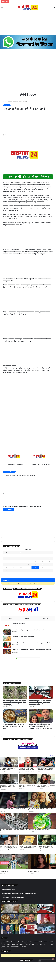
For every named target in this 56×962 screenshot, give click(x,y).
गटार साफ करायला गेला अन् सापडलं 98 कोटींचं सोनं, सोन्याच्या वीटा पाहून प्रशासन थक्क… (14, 726)
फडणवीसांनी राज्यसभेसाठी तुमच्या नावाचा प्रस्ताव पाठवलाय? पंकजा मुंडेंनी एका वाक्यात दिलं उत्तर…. (29, 630)
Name (5, 493)
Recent (27, 618)
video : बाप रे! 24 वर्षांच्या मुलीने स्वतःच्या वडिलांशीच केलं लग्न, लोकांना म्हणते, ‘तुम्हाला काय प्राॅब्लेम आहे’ (31, 643)
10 (6, 561)
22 (42, 564)
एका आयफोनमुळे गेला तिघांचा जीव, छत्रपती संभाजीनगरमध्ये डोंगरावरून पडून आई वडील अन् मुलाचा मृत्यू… (14, 703)
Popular (10, 618)
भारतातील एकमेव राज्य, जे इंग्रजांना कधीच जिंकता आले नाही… (23, 636)
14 (35, 561)
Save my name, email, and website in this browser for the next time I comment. (23, 506)
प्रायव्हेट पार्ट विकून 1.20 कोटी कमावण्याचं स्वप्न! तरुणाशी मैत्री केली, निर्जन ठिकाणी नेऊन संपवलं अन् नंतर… (40, 703)
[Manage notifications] (53, 959)
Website (31, 500)
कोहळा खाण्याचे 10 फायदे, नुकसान (18, 623)
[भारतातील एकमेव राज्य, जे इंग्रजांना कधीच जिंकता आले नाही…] (7, 638)
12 (20, 561)
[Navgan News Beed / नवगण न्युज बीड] (28, 7)
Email (5, 500)
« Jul (4, 574)
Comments (45, 618)
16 (49, 561)
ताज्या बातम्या (10, 101)
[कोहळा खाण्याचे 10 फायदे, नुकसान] (7, 625)
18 (13, 564)
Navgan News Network (11, 134)
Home (5, 101)
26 (21, 567)
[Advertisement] (28, 23)
